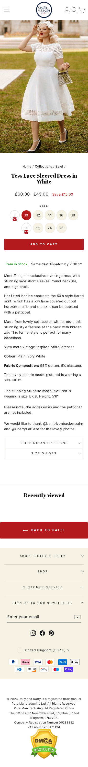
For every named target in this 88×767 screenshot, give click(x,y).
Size (43, 205)
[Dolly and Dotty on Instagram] (33, 633)
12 (38, 215)
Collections (43, 166)
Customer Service (43, 587)
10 (26, 215)
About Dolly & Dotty (43, 556)
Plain (22, 356)
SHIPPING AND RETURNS (44, 443)
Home (26, 166)
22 (38, 228)
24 (50, 228)
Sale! (59, 166)
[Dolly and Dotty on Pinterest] (51, 633)
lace (22, 281)
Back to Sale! (47, 530)
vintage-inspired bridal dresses (48, 347)
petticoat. (23, 312)
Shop (42, 571)
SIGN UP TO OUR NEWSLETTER (43, 603)
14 (50, 215)
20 (26, 228)
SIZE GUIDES (44, 453)
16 (62, 215)
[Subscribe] (77, 617)
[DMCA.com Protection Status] (44, 758)
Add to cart (44, 244)
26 (61, 228)
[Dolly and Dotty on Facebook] (42, 633)
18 (73, 215)
